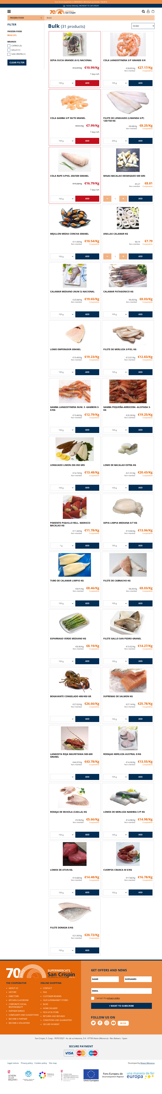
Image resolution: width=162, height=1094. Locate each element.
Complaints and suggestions (24, 1015)
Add (87, 83)
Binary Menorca (147, 1063)
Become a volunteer (19, 1023)
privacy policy (113, 998)
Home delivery (50, 1008)
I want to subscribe (121, 1005)
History (12, 992)
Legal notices (13, 1063)
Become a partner (18, 1019)
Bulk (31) (11, 35)
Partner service (17, 1011)
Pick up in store (51, 1012)
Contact (47, 988)
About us (13, 988)
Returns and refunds (54, 1016)
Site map (53, 1063)
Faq (45, 992)
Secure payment (51, 1024)
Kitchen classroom (18, 1000)
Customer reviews (52, 996)
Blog (45, 1004)
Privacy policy (27, 1063)
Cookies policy (40, 1063)
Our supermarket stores (55, 1000)
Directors (14, 996)
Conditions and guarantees (57, 1020)
